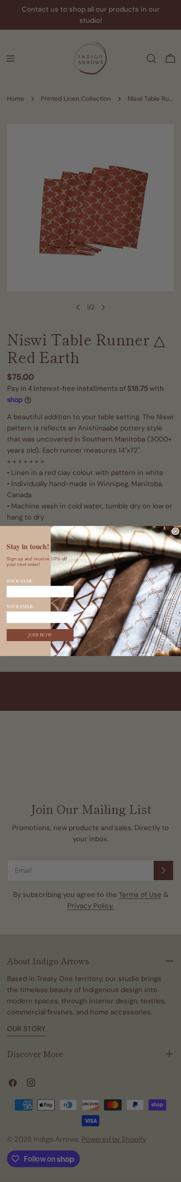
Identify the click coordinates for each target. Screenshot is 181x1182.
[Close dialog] (176, 531)
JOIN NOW (40, 635)
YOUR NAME (19, 581)
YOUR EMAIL (19, 607)
